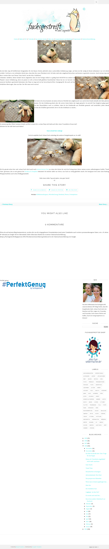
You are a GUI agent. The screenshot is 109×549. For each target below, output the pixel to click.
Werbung (103, 419)
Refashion (90, 407)
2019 (85, 438)
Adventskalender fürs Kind (93, 475)
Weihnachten (95, 419)
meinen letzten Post (43, 169)
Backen (90, 379)
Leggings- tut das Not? (92, 492)
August (88, 509)
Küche (84, 396)
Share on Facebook (39, 190)
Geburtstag (99, 384)
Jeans (84, 393)
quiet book (99, 425)
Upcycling (98, 416)
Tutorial (91, 416)
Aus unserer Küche (40, 39)
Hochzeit (85, 390)
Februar (88, 524)
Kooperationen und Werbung (63, 39)
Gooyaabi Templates (36, 546)
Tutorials (31, 39)
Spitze (91, 413)
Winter (85, 422)
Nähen (21, 39)
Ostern (96, 402)
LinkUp (97, 396)
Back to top (93, 547)
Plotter (67, 194)
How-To (97, 390)
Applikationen (101, 376)
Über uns (50, 39)
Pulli (99, 405)
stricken (92, 428)
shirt (105, 425)
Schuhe (96, 410)
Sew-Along (103, 410)
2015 (85, 529)
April (87, 519)
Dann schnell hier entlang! (54, 131)
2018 (85, 441)
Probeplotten (73, 194)
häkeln (101, 422)
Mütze (104, 399)
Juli (87, 511)
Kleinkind (61, 194)
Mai (87, 516)
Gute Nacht (89, 465)
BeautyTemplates (20, 546)
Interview (104, 390)
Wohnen (91, 422)
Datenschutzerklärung (88, 39)
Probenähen (93, 405)
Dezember (89, 448)
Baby (84, 379)
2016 (85, 446)
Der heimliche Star (91, 488)
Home (16, 39)
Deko (101, 379)
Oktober (88, 503)
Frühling (85, 384)
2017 (85, 443)
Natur (85, 402)
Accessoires (86, 376)
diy (96, 422)
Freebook (91, 381)
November (89, 451)
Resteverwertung (87, 410)
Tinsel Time (89, 468)
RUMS (84, 407)
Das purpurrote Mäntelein (93, 478)
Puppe (104, 405)
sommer (85, 428)
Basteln (96, 379)
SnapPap (85, 413)
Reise (97, 407)
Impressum (77, 39)
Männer (98, 399)
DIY (26, 39)
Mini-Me (88, 485)
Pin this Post (73, 190)
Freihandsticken (100, 381)
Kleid (89, 393)
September (89, 506)
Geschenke (86, 387)
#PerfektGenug (53, 194)
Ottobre (102, 402)
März (87, 521)
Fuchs (91, 384)
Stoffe (97, 413)
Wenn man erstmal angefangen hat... (96, 482)
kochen (85, 425)
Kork (101, 393)
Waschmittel (86, 419)
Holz (91, 390)
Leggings (91, 396)
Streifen (103, 413)
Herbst (99, 387)
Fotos (85, 381)
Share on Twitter (57, 190)
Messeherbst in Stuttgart (93, 471)
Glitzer (93, 387)
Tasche (85, 416)
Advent (93, 376)
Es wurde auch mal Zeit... (93, 495)
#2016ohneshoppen (42, 194)
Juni (87, 514)
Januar (88, 526)
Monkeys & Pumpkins (31, 171)
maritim (91, 425)
